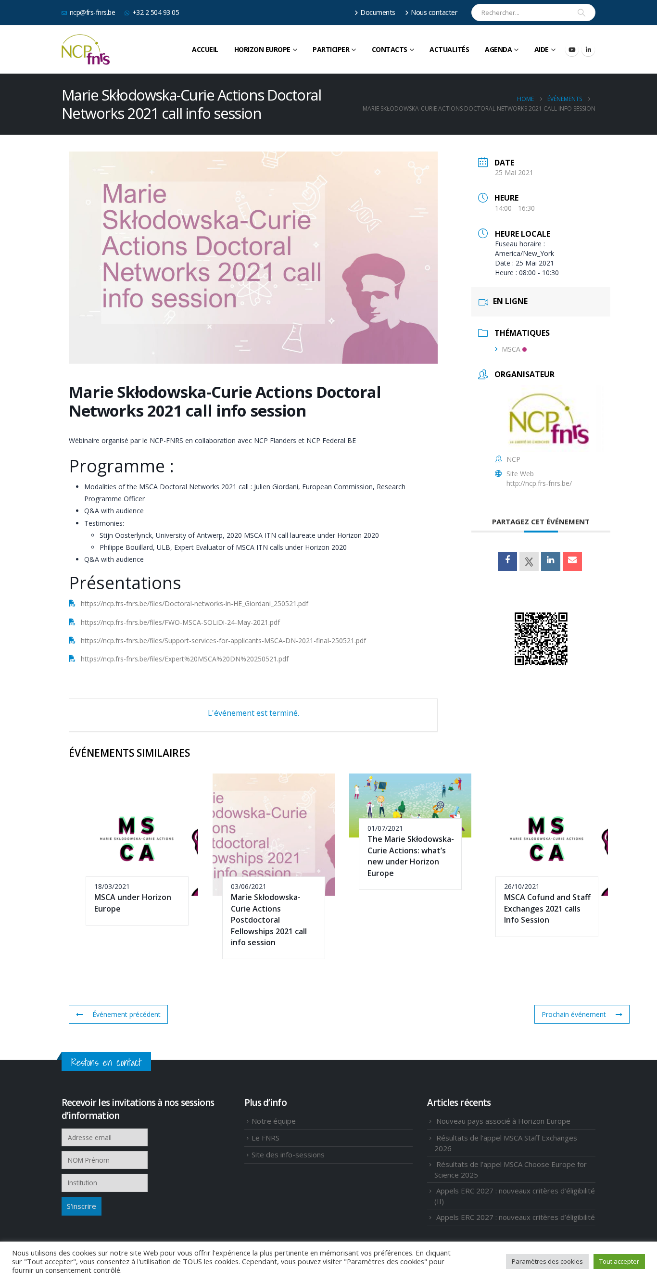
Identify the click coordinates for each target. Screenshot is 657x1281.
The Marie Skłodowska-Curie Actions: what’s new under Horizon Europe (410, 856)
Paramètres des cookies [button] (547, 1261)
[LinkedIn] (588, 49)
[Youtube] (572, 49)
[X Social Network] (529, 561)
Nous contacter (434, 12)
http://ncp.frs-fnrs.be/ (539, 483)
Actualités (449, 49)
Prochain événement (574, 1014)
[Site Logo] (86, 49)
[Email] (572, 561)
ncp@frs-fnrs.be (92, 12)
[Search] (581, 12)
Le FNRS (265, 1137)
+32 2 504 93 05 (155, 12)
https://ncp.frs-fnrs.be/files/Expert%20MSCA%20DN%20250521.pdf (185, 658)
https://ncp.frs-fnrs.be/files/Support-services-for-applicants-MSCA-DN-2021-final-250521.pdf (223, 640)
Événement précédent (126, 1014)
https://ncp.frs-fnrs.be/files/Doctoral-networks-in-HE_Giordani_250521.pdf (194, 603)
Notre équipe (274, 1121)
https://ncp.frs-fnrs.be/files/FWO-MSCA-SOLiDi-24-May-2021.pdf (180, 622)
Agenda (498, 49)
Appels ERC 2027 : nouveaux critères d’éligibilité (515, 1217)
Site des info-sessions (288, 1154)
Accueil (205, 49)
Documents (377, 12)
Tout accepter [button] (619, 1261)
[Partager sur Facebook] (507, 561)
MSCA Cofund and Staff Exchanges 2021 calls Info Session (547, 908)
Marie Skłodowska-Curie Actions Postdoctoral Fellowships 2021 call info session (269, 920)
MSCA (511, 349)
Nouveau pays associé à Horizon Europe (503, 1121)
